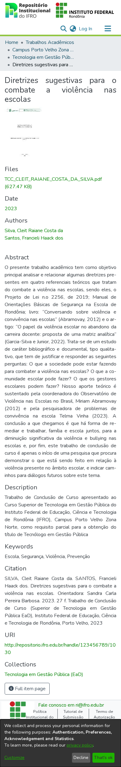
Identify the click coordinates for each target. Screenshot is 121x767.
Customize (14, 757)
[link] (44, 674)
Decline (81, 757)
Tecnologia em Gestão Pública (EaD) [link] (43, 57)
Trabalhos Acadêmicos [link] (50, 42)
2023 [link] (11, 208)
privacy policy (80, 745)
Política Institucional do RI (40, 717)
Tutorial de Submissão (73, 714)
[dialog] (60, 743)
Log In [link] (86, 28)
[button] (60, 10)
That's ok (103, 757)
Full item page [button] (30, 688)
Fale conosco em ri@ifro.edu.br (71, 705)
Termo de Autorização (104, 714)
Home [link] (11, 42)
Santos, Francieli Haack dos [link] (34, 238)
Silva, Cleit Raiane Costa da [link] (34, 230)
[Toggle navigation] (107, 29)
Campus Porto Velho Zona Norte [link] (43, 49)
